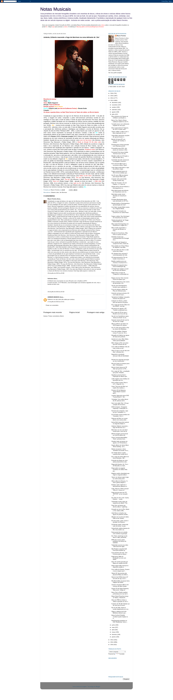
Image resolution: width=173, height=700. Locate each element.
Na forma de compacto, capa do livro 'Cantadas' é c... (119, 411)
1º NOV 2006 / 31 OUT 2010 (116, 86)
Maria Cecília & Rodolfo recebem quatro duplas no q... (119, 617)
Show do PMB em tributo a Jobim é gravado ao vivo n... (120, 600)
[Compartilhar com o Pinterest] (76, 190)
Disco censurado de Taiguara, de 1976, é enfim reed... (120, 128)
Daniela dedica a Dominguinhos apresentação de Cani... (120, 204)
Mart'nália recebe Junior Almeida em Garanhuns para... (118, 196)
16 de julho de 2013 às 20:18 (56, 291)
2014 (112, 98)
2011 (111, 642)
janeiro (114, 637)
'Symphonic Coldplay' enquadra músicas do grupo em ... (120, 297)
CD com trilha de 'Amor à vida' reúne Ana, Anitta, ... (120, 250)
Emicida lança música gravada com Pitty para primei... (120, 145)
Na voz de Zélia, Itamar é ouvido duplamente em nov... (120, 608)
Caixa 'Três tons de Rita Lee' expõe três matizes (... (119, 387)
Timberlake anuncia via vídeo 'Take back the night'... (119, 545)
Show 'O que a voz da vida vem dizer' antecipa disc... (120, 351)
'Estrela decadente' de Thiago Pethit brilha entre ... (119, 220)
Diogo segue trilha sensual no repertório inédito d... (119, 566)
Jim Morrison (63, 192)
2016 (112, 93)
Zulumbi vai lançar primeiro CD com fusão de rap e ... (120, 294)
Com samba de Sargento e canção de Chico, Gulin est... (120, 242)
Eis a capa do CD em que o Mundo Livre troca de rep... (119, 313)
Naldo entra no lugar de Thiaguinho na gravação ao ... (119, 274)
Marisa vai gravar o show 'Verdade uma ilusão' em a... (120, 449)
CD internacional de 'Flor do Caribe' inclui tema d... (119, 258)
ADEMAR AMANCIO (53, 297)
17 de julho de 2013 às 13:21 (56, 301)
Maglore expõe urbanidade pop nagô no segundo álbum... (120, 474)
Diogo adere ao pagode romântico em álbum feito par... (119, 469)
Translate (121, 654)
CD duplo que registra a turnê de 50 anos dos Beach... (119, 269)
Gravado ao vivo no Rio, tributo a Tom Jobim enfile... (120, 510)
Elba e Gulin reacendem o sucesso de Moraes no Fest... (118, 229)
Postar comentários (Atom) (56, 316)
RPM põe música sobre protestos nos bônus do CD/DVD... (118, 541)
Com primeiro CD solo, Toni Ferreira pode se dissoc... (119, 553)
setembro (115, 109)
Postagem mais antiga (95, 312)
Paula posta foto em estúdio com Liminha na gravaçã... (119, 533)
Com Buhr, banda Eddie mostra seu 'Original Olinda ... (120, 208)
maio (113, 627)
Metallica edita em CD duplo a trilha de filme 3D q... (120, 156)
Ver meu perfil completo (115, 72)
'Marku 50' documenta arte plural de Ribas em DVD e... (120, 574)
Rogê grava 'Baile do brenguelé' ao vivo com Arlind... (118, 558)
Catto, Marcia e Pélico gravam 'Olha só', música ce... (120, 489)
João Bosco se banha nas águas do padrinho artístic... (120, 513)
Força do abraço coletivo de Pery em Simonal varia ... (119, 290)
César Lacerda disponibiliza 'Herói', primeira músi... (119, 438)
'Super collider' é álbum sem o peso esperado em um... (120, 132)
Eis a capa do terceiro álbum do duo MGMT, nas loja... (120, 305)
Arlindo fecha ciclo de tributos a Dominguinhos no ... (120, 187)
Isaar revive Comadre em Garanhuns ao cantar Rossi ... (119, 212)
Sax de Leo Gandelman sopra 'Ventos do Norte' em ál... (120, 316)
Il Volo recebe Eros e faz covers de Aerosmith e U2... (120, 282)
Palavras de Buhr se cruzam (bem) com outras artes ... (119, 419)
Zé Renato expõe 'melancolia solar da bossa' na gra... (119, 525)
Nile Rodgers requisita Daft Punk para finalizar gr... (119, 549)
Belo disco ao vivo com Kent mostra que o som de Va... (119, 430)
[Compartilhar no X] (73, 190)
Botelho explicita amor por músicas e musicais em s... (119, 262)
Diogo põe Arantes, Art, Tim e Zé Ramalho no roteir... (119, 465)
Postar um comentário (52, 305)
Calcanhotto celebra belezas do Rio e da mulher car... (120, 529)
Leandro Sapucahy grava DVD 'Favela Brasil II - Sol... (120, 396)
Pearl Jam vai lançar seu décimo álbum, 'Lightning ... (119, 506)
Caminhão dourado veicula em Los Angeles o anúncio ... (120, 160)
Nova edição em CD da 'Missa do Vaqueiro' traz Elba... (120, 246)
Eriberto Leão (55, 192)
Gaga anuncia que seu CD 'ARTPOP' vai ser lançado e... (119, 494)
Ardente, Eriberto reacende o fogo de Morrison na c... (119, 426)
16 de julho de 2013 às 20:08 (56, 273)
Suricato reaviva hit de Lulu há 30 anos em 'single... (120, 320)
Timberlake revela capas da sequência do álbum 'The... (119, 502)
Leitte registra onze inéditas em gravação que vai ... (120, 379)
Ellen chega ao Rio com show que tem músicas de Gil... (119, 343)
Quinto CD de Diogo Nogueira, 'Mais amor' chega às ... (120, 589)
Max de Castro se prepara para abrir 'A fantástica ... (120, 364)
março (114, 632)
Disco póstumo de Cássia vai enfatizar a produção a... (119, 117)
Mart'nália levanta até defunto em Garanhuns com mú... (119, 191)
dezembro (115, 102)
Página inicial (74, 312)
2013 (112, 100)
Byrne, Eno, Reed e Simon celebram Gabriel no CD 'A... (120, 121)
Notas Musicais (55, 9)
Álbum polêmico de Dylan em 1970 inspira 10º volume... (119, 324)
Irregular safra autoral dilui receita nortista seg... (119, 179)
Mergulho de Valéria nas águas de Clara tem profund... (120, 336)
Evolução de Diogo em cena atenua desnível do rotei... (119, 461)
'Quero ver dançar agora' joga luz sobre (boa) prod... (120, 477)
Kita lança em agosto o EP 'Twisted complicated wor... (119, 309)
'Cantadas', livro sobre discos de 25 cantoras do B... (119, 400)
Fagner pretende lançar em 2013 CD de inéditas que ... (119, 172)
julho (113, 114)
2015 (112, 95)
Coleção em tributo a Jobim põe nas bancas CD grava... (120, 301)
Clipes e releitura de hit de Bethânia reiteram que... (119, 612)
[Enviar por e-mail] (70, 190)
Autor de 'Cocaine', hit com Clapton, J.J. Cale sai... (119, 183)
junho (113, 625)
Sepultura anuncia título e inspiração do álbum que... (119, 375)
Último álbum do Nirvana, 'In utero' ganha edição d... (119, 481)
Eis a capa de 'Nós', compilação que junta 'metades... (120, 371)
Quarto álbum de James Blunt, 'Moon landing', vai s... (120, 445)
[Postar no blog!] (71, 190)
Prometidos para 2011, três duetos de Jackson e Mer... (119, 149)
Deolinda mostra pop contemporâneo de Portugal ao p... (120, 238)
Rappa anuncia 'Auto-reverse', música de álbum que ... (120, 278)
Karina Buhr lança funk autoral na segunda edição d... (120, 423)
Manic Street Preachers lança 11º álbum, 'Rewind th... (119, 597)
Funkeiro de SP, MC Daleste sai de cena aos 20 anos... (120, 604)
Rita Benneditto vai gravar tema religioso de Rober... (120, 581)
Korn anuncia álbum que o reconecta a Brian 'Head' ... (119, 164)
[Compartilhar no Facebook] (75, 190)
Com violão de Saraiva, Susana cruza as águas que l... (120, 570)
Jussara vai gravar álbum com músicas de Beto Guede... (120, 585)
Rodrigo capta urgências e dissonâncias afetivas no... (119, 485)
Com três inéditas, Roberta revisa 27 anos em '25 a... (119, 332)
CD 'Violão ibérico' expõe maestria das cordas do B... (119, 453)
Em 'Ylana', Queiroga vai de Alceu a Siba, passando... (119, 536)
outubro (114, 107)
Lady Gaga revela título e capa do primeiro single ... (120, 168)
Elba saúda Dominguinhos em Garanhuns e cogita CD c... (120, 224)
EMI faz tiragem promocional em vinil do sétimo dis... (119, 434)
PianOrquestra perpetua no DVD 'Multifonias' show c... (119, 621)
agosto (114, 112)
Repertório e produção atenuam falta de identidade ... (120, 356)
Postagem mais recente (52, 312)
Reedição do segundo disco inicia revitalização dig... (119, 265)
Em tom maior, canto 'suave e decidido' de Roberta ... (119, 521)
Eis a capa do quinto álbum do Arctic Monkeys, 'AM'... (120, 457)
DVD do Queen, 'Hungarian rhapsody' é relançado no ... (120, 407)
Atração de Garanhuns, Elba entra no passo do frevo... (119, 233)
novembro (115, 105)
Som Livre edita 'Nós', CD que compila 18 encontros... (120, 404)
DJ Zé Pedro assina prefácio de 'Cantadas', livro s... (120, 415)
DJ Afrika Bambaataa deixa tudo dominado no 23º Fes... (120, 200)
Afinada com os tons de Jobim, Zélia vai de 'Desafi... (120, 517)
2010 (112, 644)
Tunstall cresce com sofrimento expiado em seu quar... (120, 124)
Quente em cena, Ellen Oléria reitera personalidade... (119, 339)
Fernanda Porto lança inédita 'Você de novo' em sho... (119, 153)
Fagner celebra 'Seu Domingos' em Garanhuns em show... (120, 217)
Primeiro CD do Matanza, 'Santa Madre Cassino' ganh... (118, 392)
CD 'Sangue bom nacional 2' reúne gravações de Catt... (119, 254)
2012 (112, 639)
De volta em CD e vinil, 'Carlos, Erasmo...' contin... (120, 498)
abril (113, 629)
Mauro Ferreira (52, 199)
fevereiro (114, 634)
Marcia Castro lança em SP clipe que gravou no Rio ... (119, 368)
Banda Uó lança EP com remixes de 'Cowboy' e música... (118, 141)
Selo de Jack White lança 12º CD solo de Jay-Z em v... (119, 577)
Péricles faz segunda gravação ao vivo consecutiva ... (120, 360)
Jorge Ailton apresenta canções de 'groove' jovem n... (120, 136)
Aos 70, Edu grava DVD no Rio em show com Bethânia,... (120, 328)
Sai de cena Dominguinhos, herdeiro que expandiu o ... (119, 286)
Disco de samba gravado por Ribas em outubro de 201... (119, 562)
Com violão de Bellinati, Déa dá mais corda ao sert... (120, 347)
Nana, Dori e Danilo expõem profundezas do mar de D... (119, 593)
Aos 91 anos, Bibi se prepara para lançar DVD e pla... (119, 176)
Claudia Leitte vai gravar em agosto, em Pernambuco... (119, 442)
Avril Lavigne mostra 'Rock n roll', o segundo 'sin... (119, 383)
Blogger (98, 686)
